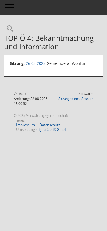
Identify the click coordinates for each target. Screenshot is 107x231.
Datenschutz (50, 124)
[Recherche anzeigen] (8, 28)
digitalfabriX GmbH (51, 129)
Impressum (25, 124)
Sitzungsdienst (75, 98)
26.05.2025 (36, 63)
